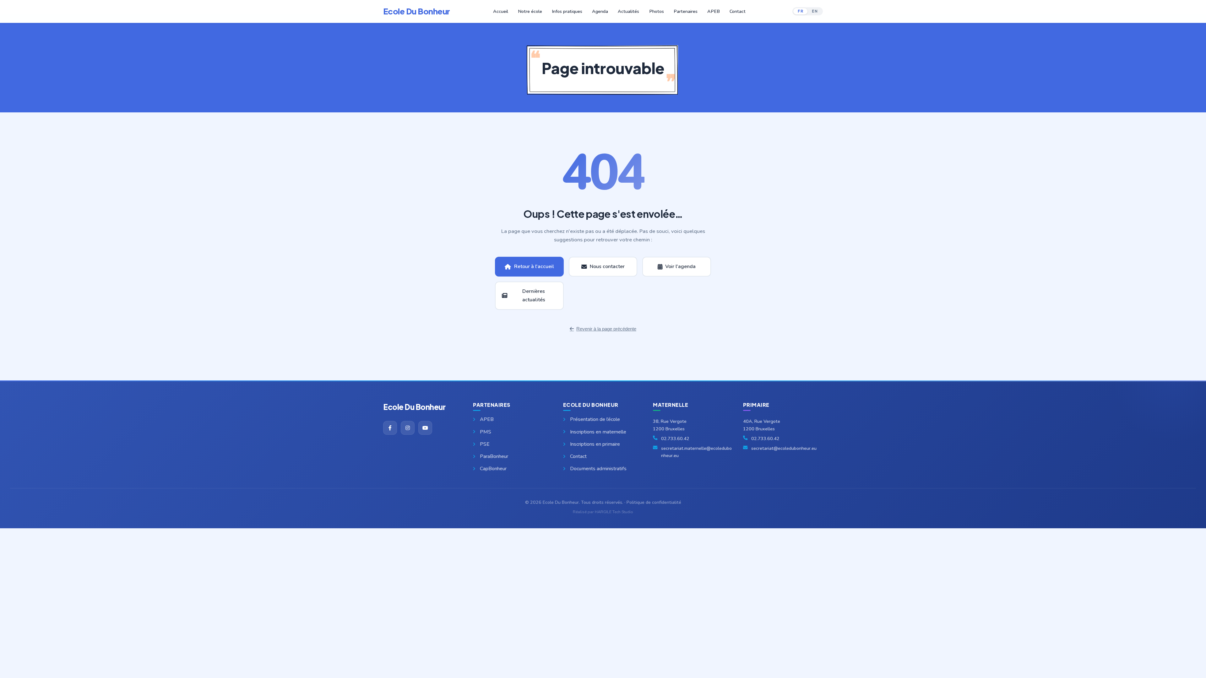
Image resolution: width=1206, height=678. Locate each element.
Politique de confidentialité (654, 502)
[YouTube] (425, 428)
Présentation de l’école (595, 419)
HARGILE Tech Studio (614, 512)
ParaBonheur (494, 456)
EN (815, 11)
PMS (485, 431)
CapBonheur (493, 468)
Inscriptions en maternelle (598, 431)
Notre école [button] (530, 11)
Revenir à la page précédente (606, 328)
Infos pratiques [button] (567, 11)
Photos (656, 11)
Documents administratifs (598, 468)
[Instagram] (408, 428)
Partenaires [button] (686, 11)
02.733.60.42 (675, 438)
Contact (738, 11)
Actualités (628, 11)
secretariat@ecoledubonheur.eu (784, 448)
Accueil (500, 11)
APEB (713, 11)
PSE (485, 444)
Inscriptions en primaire (595, 444)
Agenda (600, 11)
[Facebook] (390, 428)
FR (800, 11)
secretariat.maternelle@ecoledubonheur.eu (696, 452)
